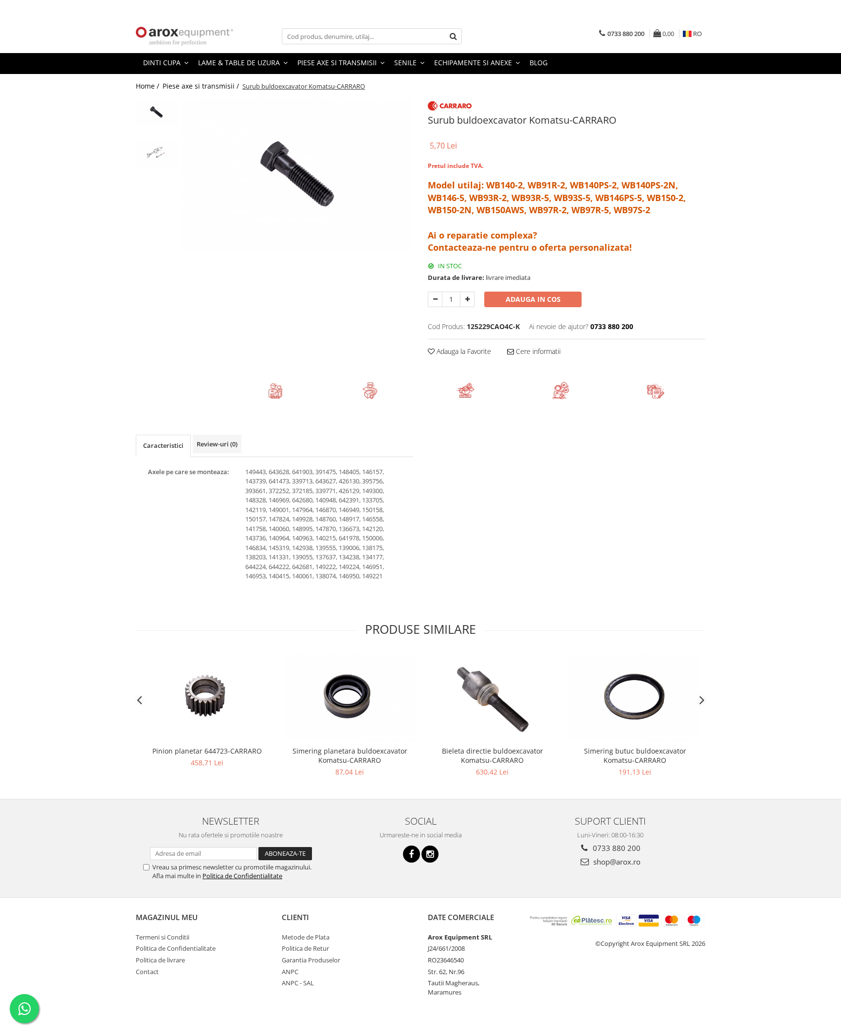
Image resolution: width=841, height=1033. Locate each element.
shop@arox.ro (615, 862)
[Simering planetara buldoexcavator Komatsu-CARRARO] (349, 697)
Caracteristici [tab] (163, 445)
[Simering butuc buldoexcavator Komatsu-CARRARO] (634, 697)
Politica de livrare (160, 960)
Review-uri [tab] (217, 444)
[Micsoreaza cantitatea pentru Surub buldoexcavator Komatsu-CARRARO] (435, 299)
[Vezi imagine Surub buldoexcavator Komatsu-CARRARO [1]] (156, 153)
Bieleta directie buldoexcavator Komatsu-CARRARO (492, 755)
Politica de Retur (305, 948)
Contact (147, 971)
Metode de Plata (305, 937)
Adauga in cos (533, 299)
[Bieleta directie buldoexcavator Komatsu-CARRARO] (492, 697)
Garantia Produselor (311, 960)
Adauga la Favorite (463, 351)
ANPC (290, 971)
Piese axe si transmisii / (202, 86)
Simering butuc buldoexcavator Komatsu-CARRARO (635, 755)
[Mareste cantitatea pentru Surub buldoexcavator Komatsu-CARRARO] (467, 299)
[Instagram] (430, 854)
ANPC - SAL (298, 982)
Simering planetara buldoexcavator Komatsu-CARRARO (350, 755)
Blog (539, 62)
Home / (148, 86)
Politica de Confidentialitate (242, 875)
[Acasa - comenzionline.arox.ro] (184, 36)
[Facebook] (411, 854)
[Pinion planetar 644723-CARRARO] (207, 697)
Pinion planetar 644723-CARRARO (207, 751)
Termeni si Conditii (162, 937)
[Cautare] (453, 36)
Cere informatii (537, 351)
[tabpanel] (297, 175)
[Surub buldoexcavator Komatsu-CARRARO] (297, 175)
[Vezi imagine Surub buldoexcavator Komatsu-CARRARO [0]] (156, 112)
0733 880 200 (615, 848)
